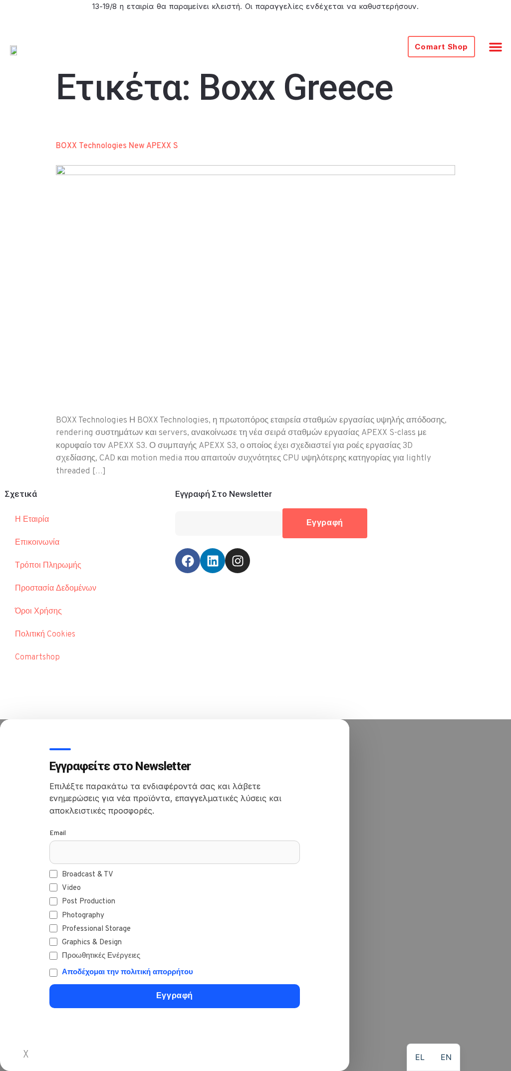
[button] (495, 46)
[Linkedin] (212, 560)
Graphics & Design (92, 942)
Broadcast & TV (87, 874)
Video (71, 888)
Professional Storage (96, 929)
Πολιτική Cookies (45, 635)
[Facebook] (187, 560)
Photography (83, 915)
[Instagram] (237, 560)
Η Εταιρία (32, 520)
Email (57, 833)
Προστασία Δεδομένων (55, 589)
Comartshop (37, 657)
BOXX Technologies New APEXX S (117, 146)
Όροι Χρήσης (38, 612)
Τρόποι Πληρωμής (48, 566)
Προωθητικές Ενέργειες (101, 956)
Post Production (88, 901)
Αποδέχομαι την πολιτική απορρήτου (127, 972)
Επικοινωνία (37, 543)
